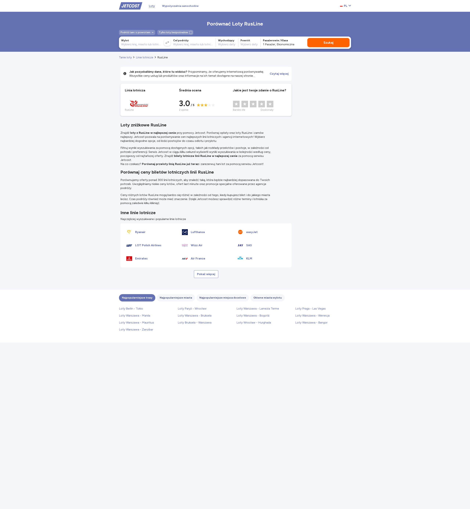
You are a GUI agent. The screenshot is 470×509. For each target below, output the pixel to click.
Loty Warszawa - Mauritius (136, 322)
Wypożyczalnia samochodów (180, 6)
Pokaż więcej (206, 274)
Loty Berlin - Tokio (131, 308)
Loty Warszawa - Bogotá (252, 315)
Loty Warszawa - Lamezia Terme (257, 308)
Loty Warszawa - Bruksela (195, 315)
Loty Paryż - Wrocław (192, 308)
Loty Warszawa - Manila (134, 315)
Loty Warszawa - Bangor (311, 322)
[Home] (130, 5)
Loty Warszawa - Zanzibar (136, 329)
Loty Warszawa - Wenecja (312, 315)
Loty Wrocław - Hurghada (253, 322)
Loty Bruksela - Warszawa (195, 322)
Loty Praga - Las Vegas (310, 308)
